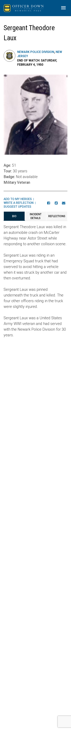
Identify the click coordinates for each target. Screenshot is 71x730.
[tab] (14, 216)
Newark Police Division (35, 52)
